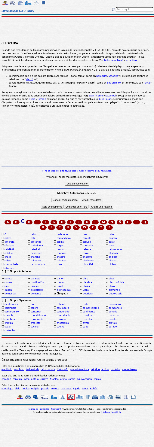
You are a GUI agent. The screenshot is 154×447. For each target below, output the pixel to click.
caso (111, 245)
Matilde (54, 379)
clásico (8, 282)
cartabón (88, 245)
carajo (71, 379)
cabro (34, 234)
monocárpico (129, 369)
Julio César (105, 99)
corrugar (61, 319)
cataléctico (10, 249)
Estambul (110, 95)
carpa (60, 245)
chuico (97, 379)
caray (112, 242)
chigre (8, 260)
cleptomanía (11, 304)
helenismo (110, 60)
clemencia (10, 293)
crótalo (113, 323)
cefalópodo (115, 249)
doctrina (115, 369)
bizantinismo (95, 95)
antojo (35, 379)
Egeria (76, 388)
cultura (55, 388)
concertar (36, 311)
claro (85, 278)
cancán (113, 238)
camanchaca (64, 238)
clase (111, 278)
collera (34, 308)
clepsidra (88, 293)
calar (111, 234)
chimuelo (36, 260)
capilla (60, 242)
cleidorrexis (37, 290)
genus (85, 388)
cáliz (33, 238)
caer (85, 234)
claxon (8, 290)
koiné (120, 60)
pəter (148, 82)
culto (85, 326)
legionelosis (32, 369)
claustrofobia (116, 282)
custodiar (10, 330)
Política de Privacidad (39, 409)
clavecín (35, 286)
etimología (7, 388)
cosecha (87, 319)
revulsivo (19, 369)
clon (33, 304)
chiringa (61, 260)
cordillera (10, 319)
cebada (87, 249)
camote (87, 238)
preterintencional (79, 369)
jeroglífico (131, 60)
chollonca (88, 260)
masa (26, 379)
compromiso (12, 311)
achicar (105, 369)
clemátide (114, 290)
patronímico (114, 82)
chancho (35, 257)
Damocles (101, 76)
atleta (63, 379)
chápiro (61, 257)
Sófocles (113, 76)
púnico (25, 388)
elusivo (44, 379)
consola (9, 315)
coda (85, 304)
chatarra (87, 257)
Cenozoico (36, 253)
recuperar (66, 388)
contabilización (39, 315)
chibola (113, 257)
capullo (87, 242)
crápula (9, 323)
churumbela (11, 264)
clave (7, 286)
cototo (112, 319)
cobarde (61, 304)
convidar (88, 315)
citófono (9, 268)
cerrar (86, 253)
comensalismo (91, 308)
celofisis (9, 253)
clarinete (35, 278)
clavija (86, 286)
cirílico (112, 264)
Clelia (86, 290)
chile (17, 388)
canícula (17, 379)
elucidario (7, 369)
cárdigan (9, 245)
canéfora (9, 242)
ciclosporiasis (38, 264)
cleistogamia (64, 290)
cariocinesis (37, 245)
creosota (35, 323)
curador (113, 326)
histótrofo (62, 369)
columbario (63, 308)
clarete (8, 278)
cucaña (34, 326)
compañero (115, 308)
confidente (89, 311)
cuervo (60, 326)
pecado (45, 388)
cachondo (62, 234)
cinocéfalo (88, 264)
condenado (63, 311)
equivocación (84, 379)
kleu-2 (29, 79)
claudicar (88, 282)
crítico (86, 323)
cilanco (60, 264)
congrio (113, 311)
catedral (35, 249)
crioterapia (63, 323)
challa (8, 257)
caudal (60, 249)
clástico (61, 282)
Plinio (32, 99)
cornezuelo (37, 319)
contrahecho (64, 315)
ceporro (61, 253)
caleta (8, 238)
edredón (6, 379)
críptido (95, 369)
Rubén (93, 388)
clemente (36, 293)
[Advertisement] (77, 28)
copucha (114, 315)
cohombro (115, 304)
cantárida (36, 242)
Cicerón (42, 99)
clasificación (37, 282)
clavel (60, 286)
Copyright (56, 409)
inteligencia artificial (111, 412)
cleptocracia (115, 293)
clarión (60, 278)
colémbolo (10, 308)
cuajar (8, 326)
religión (35, 388)
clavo (112, 286)
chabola (113, 253)
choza (112, 260)
